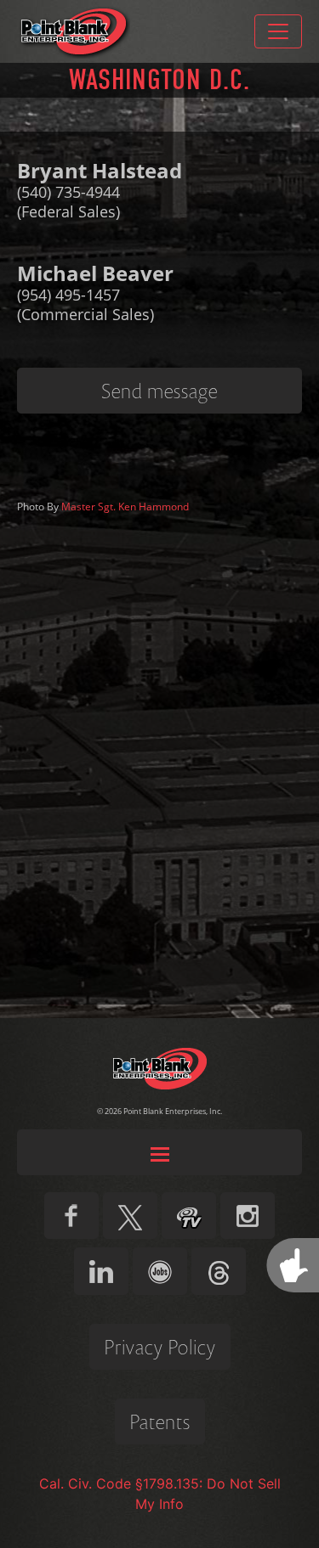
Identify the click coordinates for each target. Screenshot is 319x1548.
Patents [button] (160, 1421)
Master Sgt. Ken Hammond (125, 506)
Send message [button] (159, 390)
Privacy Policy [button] (160, 1346)
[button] (159, 1152)
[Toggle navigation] (278, 31)
